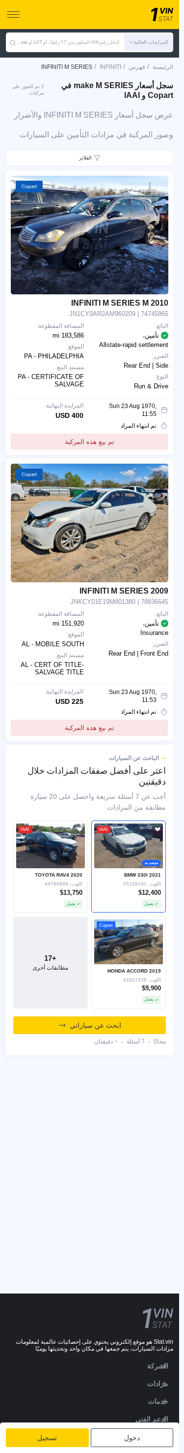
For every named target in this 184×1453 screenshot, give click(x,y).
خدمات (158, 1401)
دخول (132, 1438)
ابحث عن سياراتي (95, 1025)
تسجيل (47, 1438)
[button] (148, 42)
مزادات (157, 1384)
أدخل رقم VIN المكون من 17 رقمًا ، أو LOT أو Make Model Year (67, 42)
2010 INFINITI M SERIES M (119, 303)
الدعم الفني (151, 1419)
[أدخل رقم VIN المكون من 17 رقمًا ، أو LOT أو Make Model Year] (12, 42)
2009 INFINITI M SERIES (123, 591)
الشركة (157, 1366)
